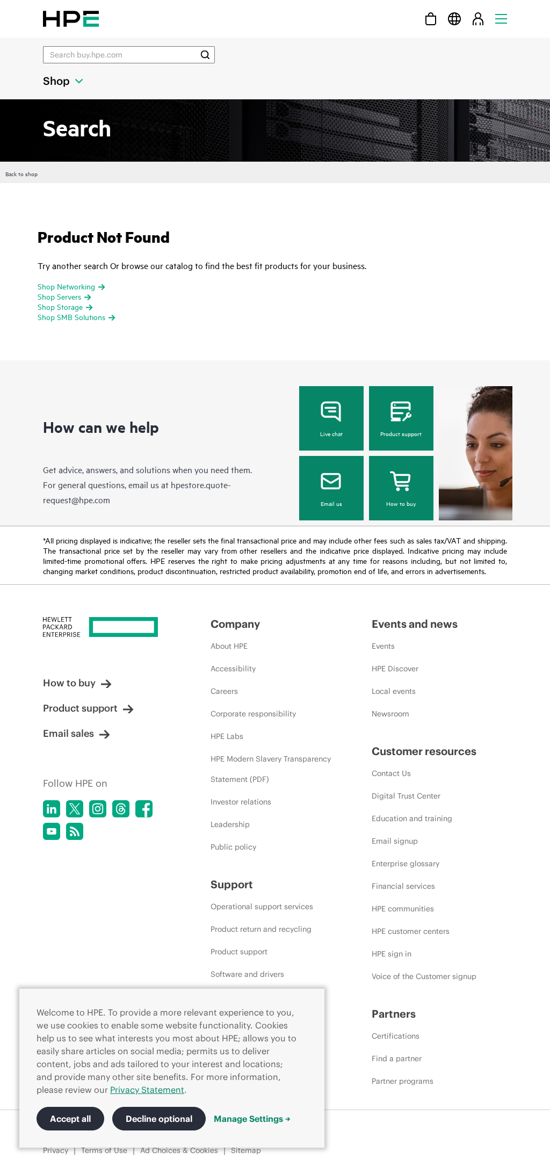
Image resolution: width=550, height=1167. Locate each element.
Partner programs (402, 1081)
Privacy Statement (147, 1089)
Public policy (233, 847)
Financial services (403, 886)
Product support (401, 433)
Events (383, 646)
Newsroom (390, 714)
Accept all (70, 1118)
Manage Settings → (252, 1118)
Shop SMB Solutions (71, 316)
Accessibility (233, 668)
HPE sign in (391, 954)
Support (232, 884)
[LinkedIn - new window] (51, 808)
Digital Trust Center (406, 796)
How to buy (401, 503)
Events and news (415, 623)
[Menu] (501, 18)
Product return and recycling (261, 929)
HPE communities (403, 909)
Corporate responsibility (253, 714)
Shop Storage (60, 306)
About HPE (229, 646)
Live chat (331, 433)
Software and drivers (247, 974)
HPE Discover (395, 668)
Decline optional (159, 1118)
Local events (394, 691)
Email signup (395, 841)
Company (235, 623)
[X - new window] (74, 808)
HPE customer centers (411, 931)
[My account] (478, 18)
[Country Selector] (454, 18)
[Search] (205, 54)
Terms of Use (104, 1150)
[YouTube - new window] (51, 831)
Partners (394, 1013)
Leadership (230, 824)
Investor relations (241, 802)
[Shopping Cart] (430, 18)
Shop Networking (66, 286)
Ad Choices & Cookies (179, 1150)
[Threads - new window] (120, 808)
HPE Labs (227, 736)
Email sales (68, 733)
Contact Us (391, 773)
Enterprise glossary (405, 863)
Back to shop (21, 173)
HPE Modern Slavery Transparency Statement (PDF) (271, 769)
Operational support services (262, 906)
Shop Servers (59, 296)
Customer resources (424, 751)
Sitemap (246, 1150)
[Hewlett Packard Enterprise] (71, 18)
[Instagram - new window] (97, 808)
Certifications (395, 1036)
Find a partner (397, 1058)
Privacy (55, 1150)
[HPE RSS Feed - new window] (74, 831)
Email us (331, 503)
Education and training (412, 818)
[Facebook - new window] (144, 808)
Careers (224, 691)
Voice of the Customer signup (424, 976)
